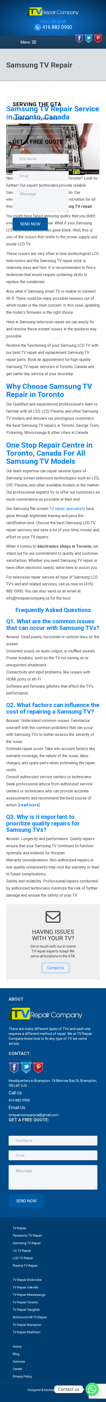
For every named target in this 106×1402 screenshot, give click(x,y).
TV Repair (19, 1228)
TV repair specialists (67, 508)
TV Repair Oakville (25, 1287)
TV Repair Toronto (25, 1302)
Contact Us (55, 968)
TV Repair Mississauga (29, 1295)
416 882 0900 (57, 27)
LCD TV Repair (23, 1258)
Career (17, 1369)
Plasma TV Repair (25, 1265)
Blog (16, 1354)
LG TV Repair (22, 1250)
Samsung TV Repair (27, 1243)
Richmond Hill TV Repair (30, 1317)
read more (29, 805)
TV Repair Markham (26, 1332)
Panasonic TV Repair (27, 1235)
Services (19, 1361)
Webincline (70, 1390)
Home (17, 1346)
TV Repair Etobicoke (27, 1280)
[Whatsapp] (92, 1389)
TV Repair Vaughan (26, 1309)
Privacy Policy (22, 1376)
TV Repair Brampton (27, 1325)
